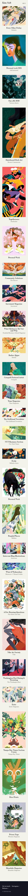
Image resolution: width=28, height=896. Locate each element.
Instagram (15, 886)
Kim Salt (6, 2)
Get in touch (6, 886)
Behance (5, 888)
